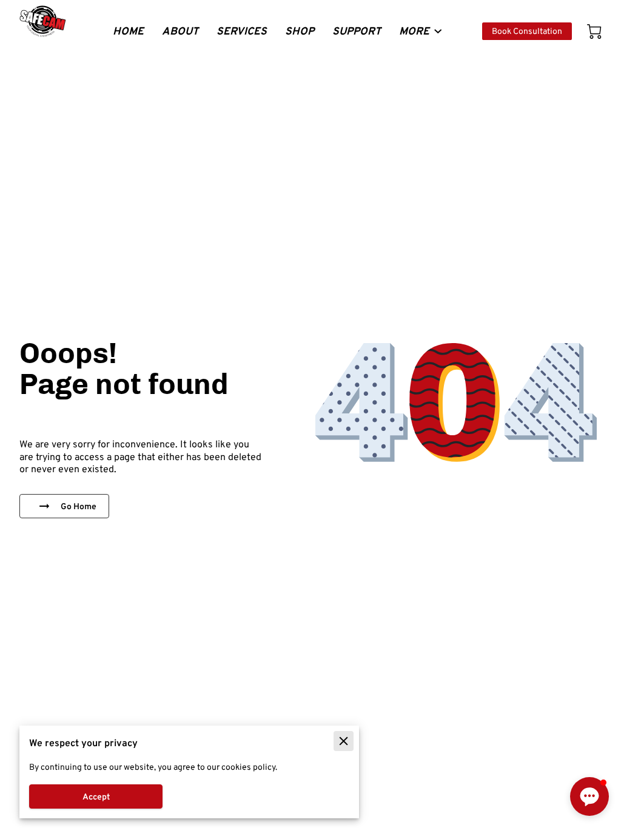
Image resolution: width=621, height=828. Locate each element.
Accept (96, 796)
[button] (589, 796)
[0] (594, 31)
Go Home (78, 506)
